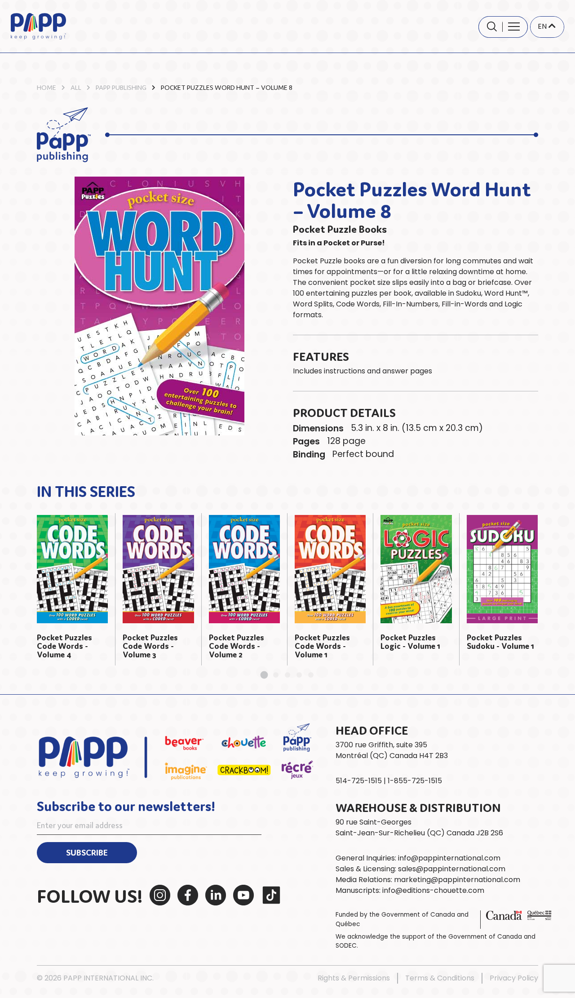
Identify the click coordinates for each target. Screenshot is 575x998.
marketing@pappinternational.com (457, 879)
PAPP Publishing (121, 87)
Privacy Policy (514, 978)
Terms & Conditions (439, 978)
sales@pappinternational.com (451, 869)
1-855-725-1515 (415, 781)
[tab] (264, 675)
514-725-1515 (359, 781)
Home (46, 87)
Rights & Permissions (354, 978)
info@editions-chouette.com (433, 890)
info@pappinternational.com (449, 858)
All (76, 87)
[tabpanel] (72, 589)
